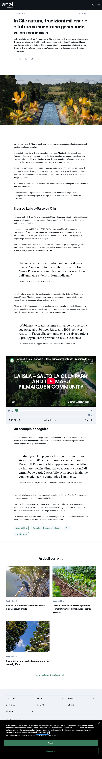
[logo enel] (7, 5)
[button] (9, 410)
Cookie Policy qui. (42, 733)
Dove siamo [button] (11, 705)
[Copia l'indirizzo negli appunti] (32, 59)
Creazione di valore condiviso (46, 528)
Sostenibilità (21, 528)
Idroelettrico (21, 534)
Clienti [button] (71, 705)
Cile (67, 528)
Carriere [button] (9, 711)
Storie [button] (39, 698)
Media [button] (70, 698)
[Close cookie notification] (98, 723)
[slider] (16, 410)
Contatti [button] (40, 705)
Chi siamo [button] (10, 698)
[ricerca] (93, 5)
